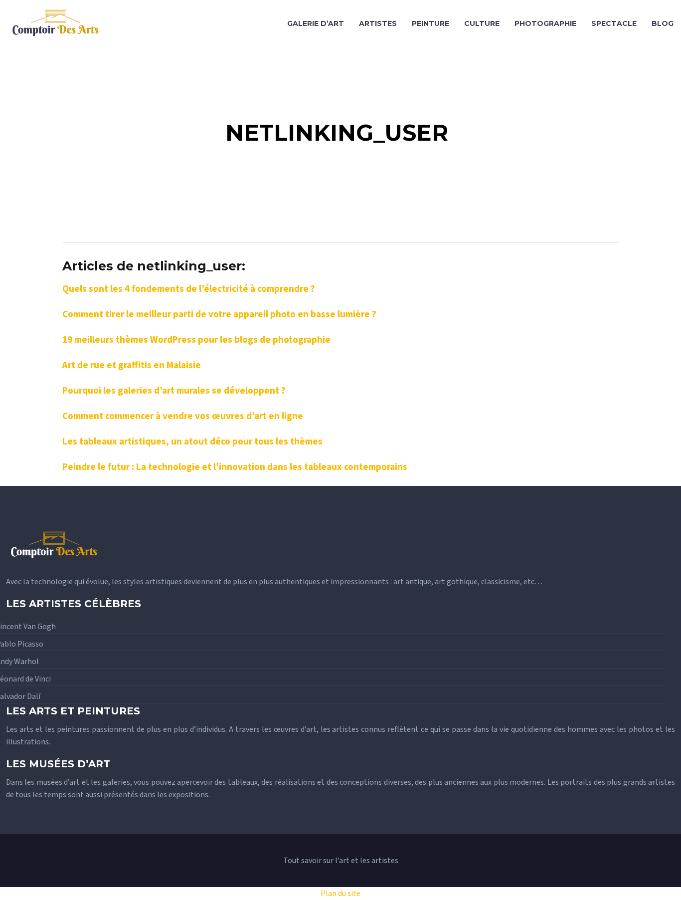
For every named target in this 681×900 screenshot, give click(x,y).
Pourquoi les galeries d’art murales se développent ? (174, 391)
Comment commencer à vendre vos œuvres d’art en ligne (182, 416)
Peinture (430, 23)
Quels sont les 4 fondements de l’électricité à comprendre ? (188, 289)
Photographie (545, 23)
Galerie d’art (315, 23)
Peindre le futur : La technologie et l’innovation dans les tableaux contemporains (234, 467)
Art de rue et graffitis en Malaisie (131, 365)
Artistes (378, 23)
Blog (663, 23)
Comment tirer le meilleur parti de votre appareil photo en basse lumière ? (219, 314)
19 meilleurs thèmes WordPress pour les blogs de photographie (196, 340)
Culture (482, 23)
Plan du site (340, 893)
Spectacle (614, 23)
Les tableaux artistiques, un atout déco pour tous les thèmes (192, 442)
